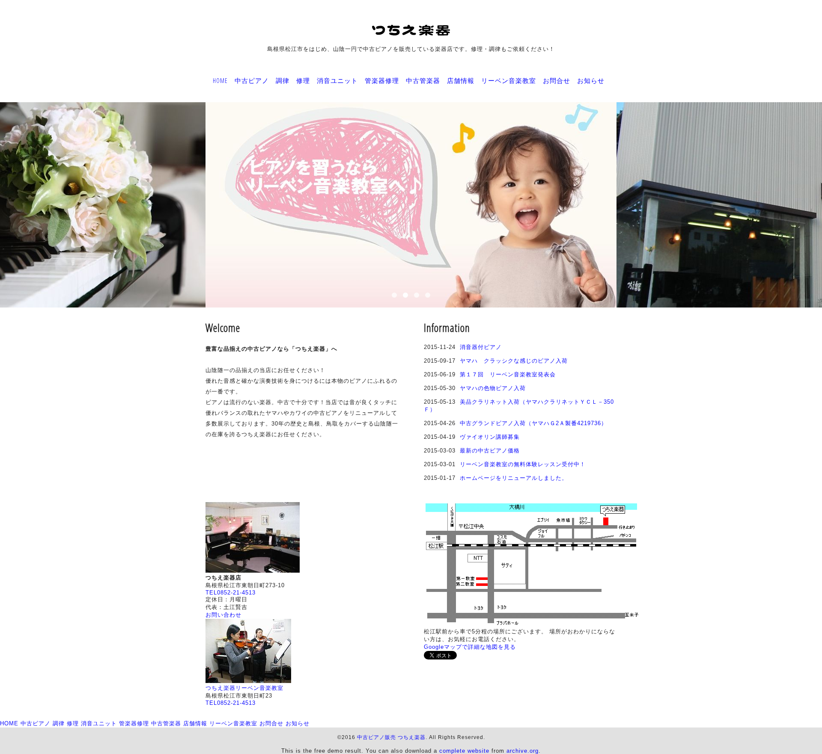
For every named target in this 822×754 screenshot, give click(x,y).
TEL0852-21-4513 (231, 592)
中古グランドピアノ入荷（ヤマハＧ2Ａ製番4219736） (533, 423)
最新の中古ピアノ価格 (490, 450)
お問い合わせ (223, 615)
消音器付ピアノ (481, 347)
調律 (282, 80)
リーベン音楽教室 (508, 80)
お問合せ (556, 80)
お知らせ (591, 80)
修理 (303, 80)
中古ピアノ (252, 80)
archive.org (522, 751)
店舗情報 (460, 80)
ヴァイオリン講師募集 (490, 437)
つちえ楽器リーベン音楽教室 (244, 688)
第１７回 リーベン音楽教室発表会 (508, 374)
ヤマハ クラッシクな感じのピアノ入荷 (514, 361)
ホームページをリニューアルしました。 (514, 478)
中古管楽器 (423, 80)
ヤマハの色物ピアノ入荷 (493, 388)
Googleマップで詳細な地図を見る (470, 647)
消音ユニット (337, 80)
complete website (464, 751)
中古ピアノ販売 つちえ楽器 (391, 737)
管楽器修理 (382, 80)
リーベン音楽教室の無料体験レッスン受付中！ (523, 464)
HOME (220, 80)
